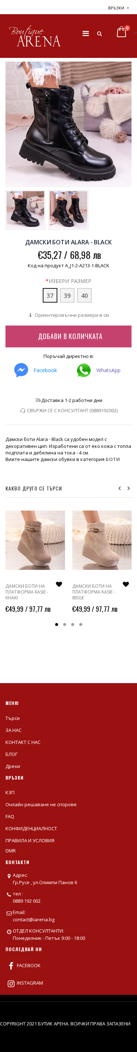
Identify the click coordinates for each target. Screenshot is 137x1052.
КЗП (10, 792)
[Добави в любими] (59, 584)
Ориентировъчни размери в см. (72, 315)
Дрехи (12, 766)
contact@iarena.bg (33, 919)
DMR (10, 850)
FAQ (9, 816)
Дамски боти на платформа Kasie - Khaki (26, 592)
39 (67, 296)
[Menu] (86, 33)
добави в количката (70, 336)
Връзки (116, 8)
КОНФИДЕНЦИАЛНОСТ (31, 828)
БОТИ (113, 459)
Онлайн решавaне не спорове (41, 804)
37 (50, 296)
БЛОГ (11, 754)
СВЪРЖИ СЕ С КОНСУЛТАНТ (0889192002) (72, 410)
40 (84, 296)
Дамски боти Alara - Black (68, 242)
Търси (12, 718)
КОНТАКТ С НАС (23, 742)
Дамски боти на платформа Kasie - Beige (93, 592)
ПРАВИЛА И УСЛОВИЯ (29, 840)
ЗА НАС (13, 730)
